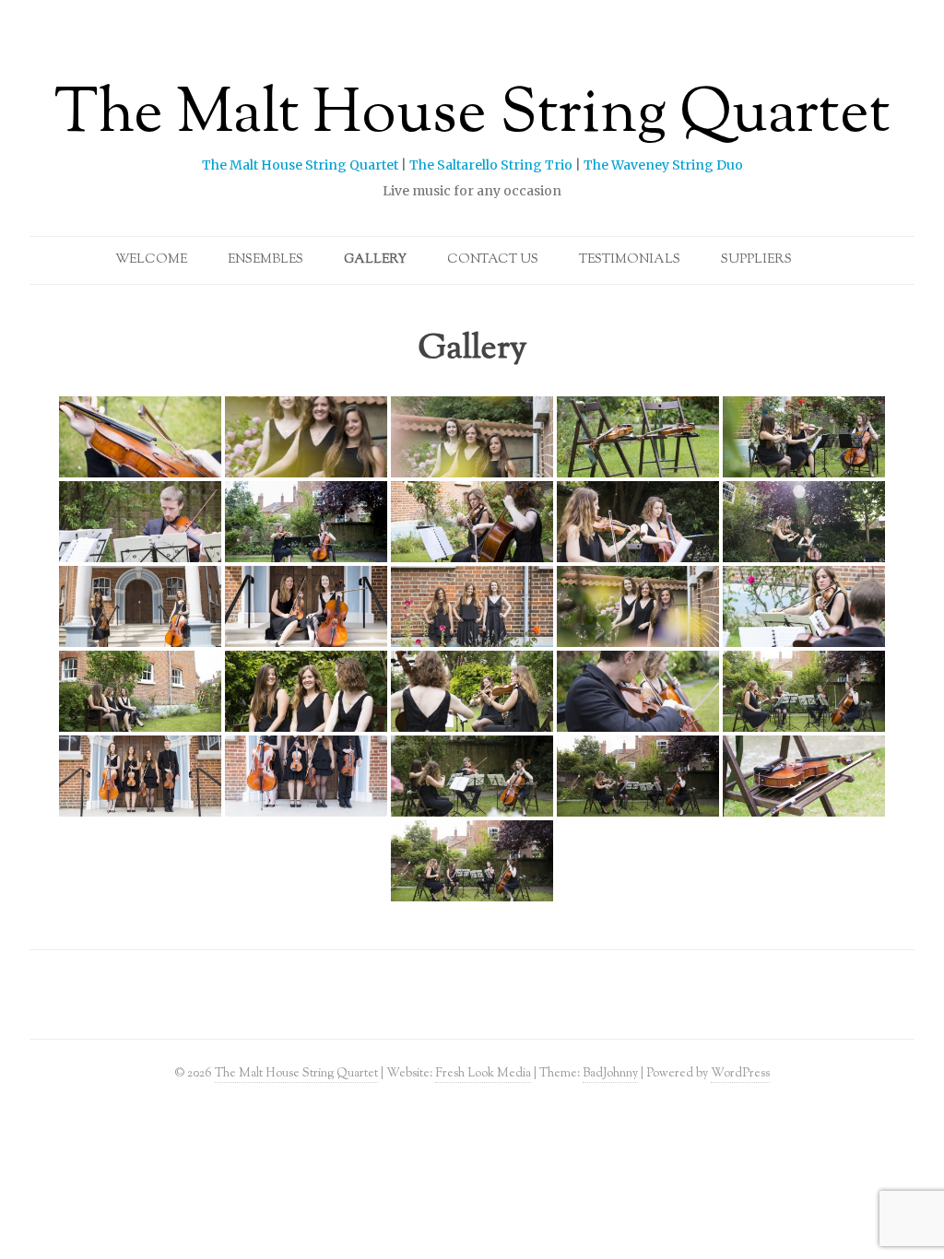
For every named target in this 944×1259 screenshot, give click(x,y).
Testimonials (629, 260)
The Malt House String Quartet (472, 116)
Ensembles (265, 260)
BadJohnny (610, 1073)
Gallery (375, 260)
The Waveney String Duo (663, 165)
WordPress (740, 1073)
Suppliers (756, 260)
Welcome (151, 260)
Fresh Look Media (483, 1073)
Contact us (492, 260)
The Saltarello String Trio (490, 165)
